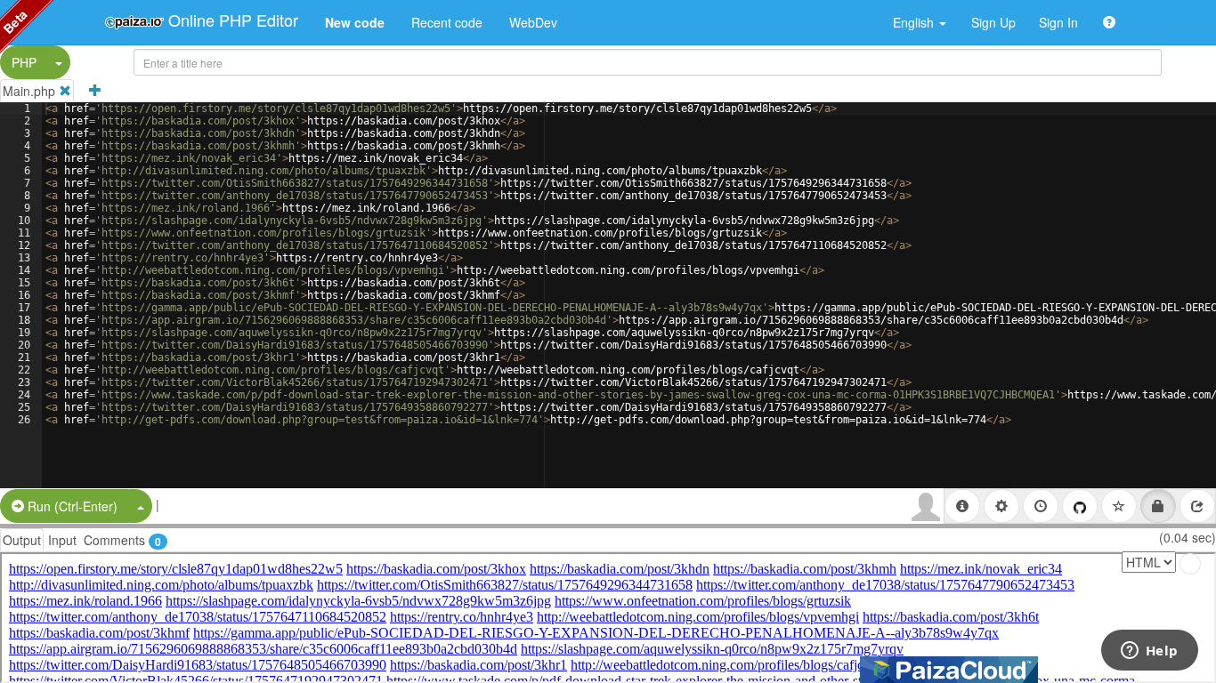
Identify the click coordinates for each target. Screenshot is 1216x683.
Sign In (1058, 22)
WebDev (533, 22)
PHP (24, 62)
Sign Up (993, 22)
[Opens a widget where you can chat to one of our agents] (1149, 652)
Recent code (446, 22)
